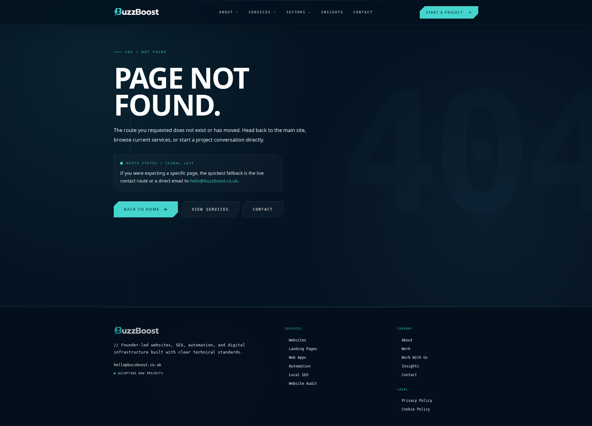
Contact (263, 209)
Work (406, 349)
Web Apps (297, 357)
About (407, 340)
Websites (297, 340)
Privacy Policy (417, 400)
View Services (210, 209)
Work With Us (415, 357)
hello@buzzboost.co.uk (213, 181)
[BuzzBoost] (136, 12)
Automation (300, 366)
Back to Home (142, 209)
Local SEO (298, 375)
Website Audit (303, 383)
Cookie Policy (416, 409)
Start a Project (444, 12)
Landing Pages (303, 349)
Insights (410, 366)
